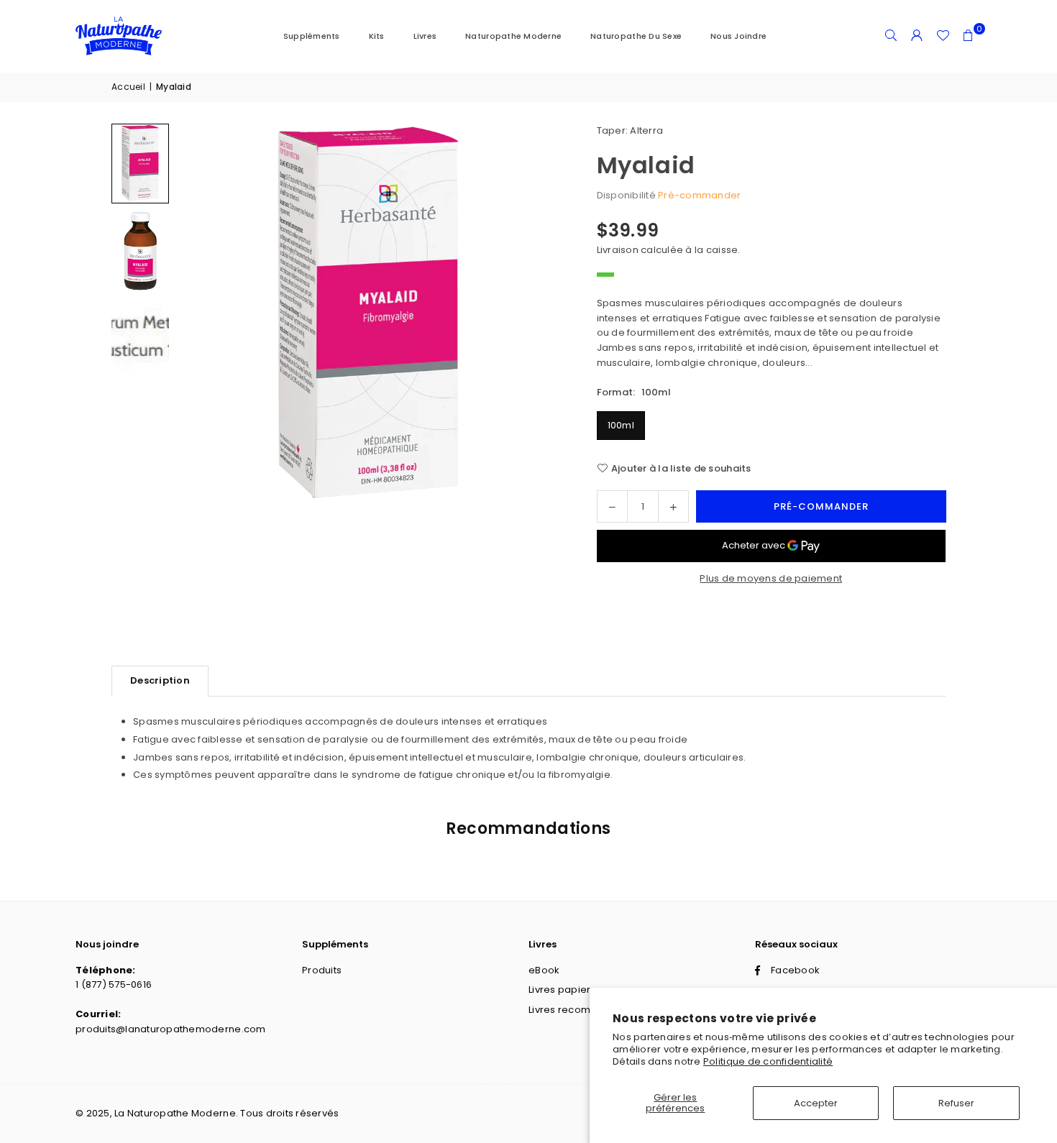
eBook (543, 970)
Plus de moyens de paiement (771, 578)
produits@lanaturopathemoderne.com (171, 1029)
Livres (425, 36)
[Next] (532, 316)
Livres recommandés (579, 1009)
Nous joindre (738, 36)
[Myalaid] (140, 163)
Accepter (816, 1103)
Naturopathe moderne (513, 36)
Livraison (618, 250)
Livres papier (559, 989)
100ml (621, 425)
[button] (969, 36)
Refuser (956, 1103)
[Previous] (205, 316)
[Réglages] (917, 36)
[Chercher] (891, 36)
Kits (377, 36)
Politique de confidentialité (768, 1061)
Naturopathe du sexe (636, 36)
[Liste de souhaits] (943, 36)
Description (160, 680)
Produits (322, 970)
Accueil (128, 87)
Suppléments (311, 36)
